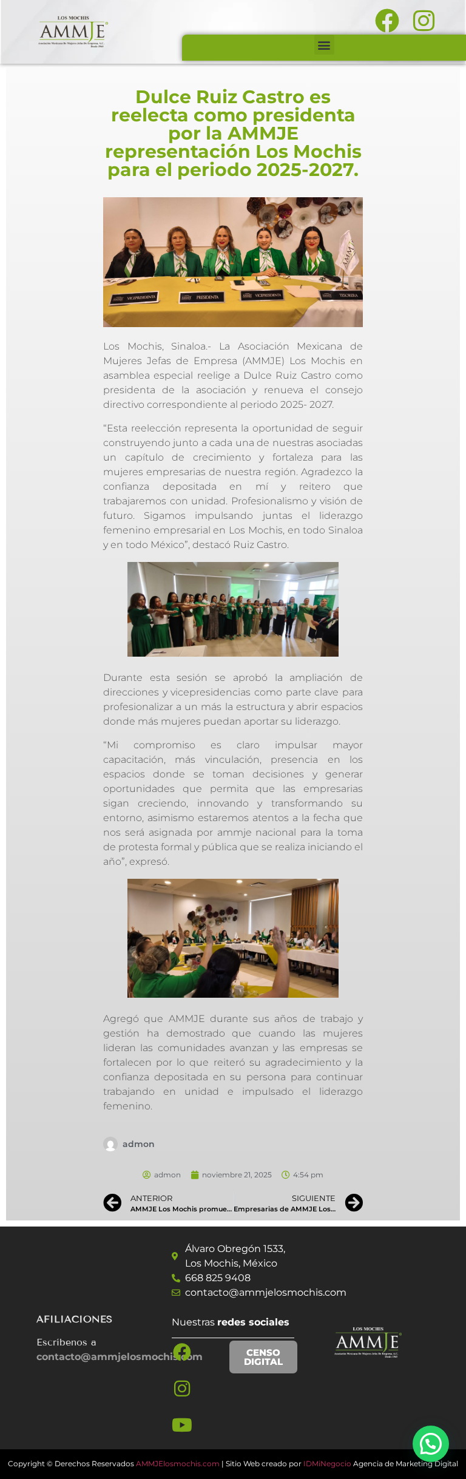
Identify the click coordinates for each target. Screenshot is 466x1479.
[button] (324, 45)
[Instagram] (182, 1388)
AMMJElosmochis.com (178, 1463)
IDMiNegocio (327, 1463)
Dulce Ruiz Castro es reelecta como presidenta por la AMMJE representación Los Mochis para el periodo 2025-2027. (233, 133)
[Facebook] (182, 1352)
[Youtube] (182, 1425)
